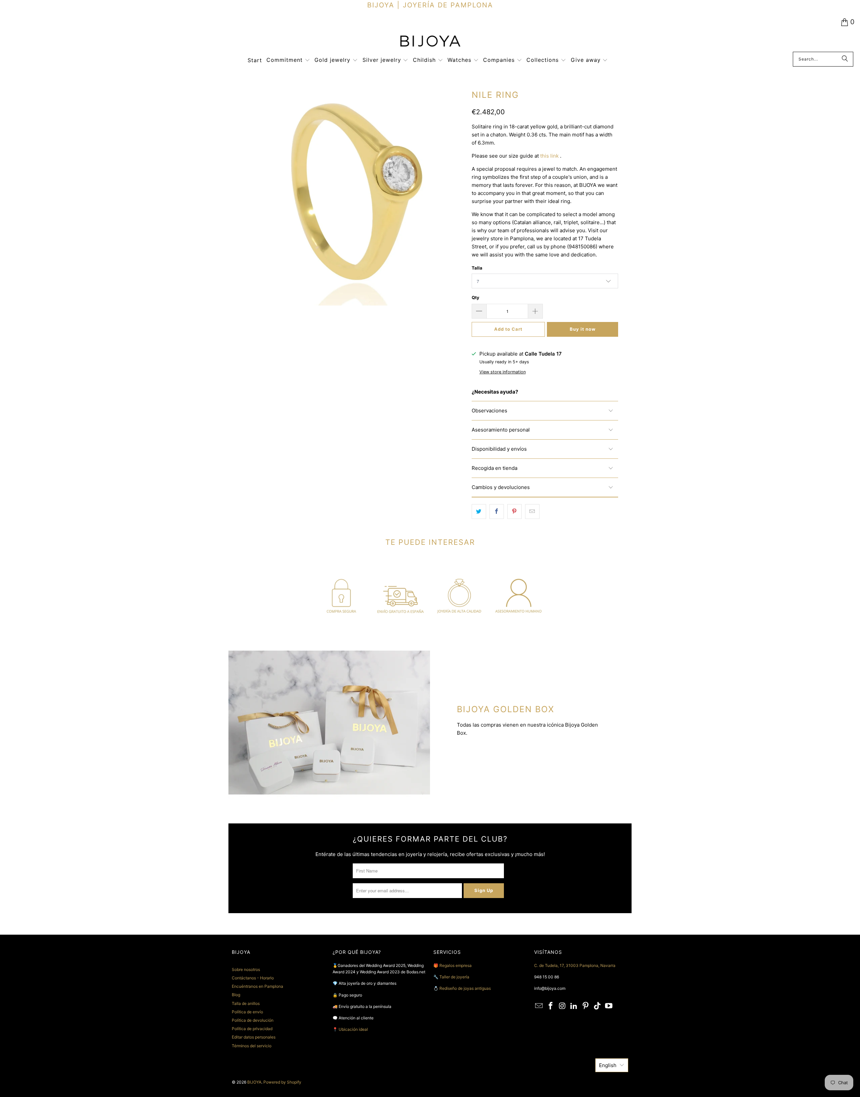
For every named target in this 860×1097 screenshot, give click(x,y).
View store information (502, 371)
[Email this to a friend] (532, 511)
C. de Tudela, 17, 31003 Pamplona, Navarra (574, 965)
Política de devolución (252, 1020)
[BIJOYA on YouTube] (609, 1006)
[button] (288, 60)
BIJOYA (254, 1082)
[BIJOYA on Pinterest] (586, 1006)
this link (549, 156)
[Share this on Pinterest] (514, 511)
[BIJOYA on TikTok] (597, 1006)
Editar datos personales (253, 1037)
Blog (236, 994)
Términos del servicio (251, 1045)
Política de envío (247, 1011)
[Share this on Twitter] (479, 511)
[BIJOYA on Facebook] (551, 1006)
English (607, 1065)
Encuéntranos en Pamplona (257, 986)
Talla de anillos (246, 1003)
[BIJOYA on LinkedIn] (574, 1006)
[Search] (844, 59)
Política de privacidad (252, 1028)
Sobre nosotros (246, 969)
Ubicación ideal (353, 1029)
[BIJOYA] (430, 42)
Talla (477, 268)
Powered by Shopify (282, 1082)
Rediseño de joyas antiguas (465, 988)
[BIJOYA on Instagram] (562, 1006)
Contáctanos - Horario (253, 977)
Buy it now (583, 329)
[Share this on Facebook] (496, 511)
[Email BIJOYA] (539, 1006)
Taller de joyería (454, 976)
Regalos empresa (455, 965)
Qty (475, 297)
